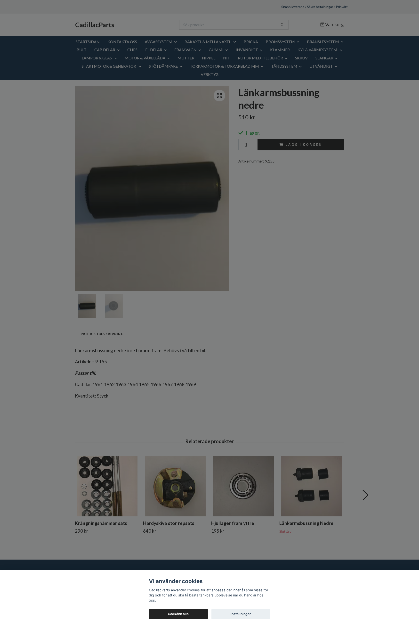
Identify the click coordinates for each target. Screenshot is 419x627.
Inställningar (241, 614)
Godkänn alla (178, 614)
